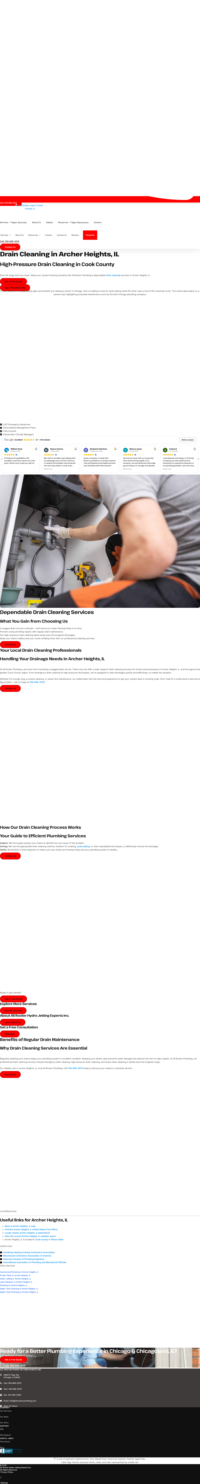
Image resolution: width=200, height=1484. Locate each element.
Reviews (75, 235)
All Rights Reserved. (8, 1470)
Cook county (41, 1239)
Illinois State (57, 1239)
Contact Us (62, 235)
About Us (19, 235)
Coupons (90, 235)
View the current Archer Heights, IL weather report (30, 1236)
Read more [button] (48, 469)
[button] (198, 459)
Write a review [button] (188, 440)
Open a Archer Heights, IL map (20, 1226)
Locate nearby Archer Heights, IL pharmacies (27, 1233)
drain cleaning (113, 275)
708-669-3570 (36, 682)
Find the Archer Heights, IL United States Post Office (31, 1229)
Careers (48, 235)
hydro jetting (83, 846)
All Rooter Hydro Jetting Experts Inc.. (16, 1467)
